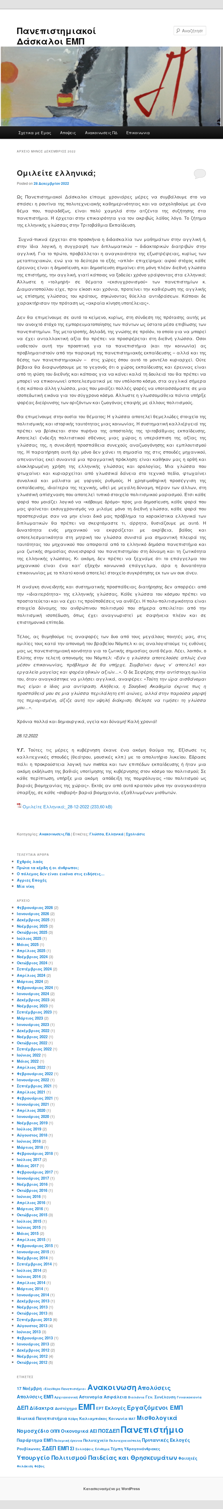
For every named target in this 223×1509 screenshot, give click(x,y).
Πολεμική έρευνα (68, 1440)
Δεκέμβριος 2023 (33, 999)
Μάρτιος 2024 (30, 981)
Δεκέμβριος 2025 (33, 919)
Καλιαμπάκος (93, 1418)
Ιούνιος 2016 (29, 1196)
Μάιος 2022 (28, 1061)
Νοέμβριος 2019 (32, 1122)
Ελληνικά (114, 834)
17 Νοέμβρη (29, 1388)
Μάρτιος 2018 (30, 1147)
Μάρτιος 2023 (30, 1018)
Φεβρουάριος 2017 (35, 1172)
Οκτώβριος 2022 (32, 1042)
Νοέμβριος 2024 (32, 956)
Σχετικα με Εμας (35, 132)
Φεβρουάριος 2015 (35, 1245)
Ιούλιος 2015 (29, 1221)
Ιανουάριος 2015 (33, 1251)
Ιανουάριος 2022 (33, 1079)
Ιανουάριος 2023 (33, 1024)
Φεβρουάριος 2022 (35, 1073)
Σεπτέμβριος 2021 (34, 1086)
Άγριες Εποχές (32, 880)
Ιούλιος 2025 (29, 938)
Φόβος (39, 1466)
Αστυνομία (90, 1397)
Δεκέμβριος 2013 (33, 1301)
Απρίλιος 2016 (31, 1202)
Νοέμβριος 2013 (32, 1307)
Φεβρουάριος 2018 (35, 1153)
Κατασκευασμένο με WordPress (111, 1488)
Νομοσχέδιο (33, 1430)
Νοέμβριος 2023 (32, 1006)
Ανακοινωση (111, 1386)
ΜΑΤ (132, 1418)
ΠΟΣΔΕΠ (109, 1430)
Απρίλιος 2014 (31, 1282)
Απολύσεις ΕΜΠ (35, 1396)
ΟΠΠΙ (55, 1431)
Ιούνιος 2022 (29, 1055)
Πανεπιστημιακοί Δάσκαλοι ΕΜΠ (56, 35)
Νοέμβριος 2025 (32, 926)
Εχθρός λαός (30, 861)
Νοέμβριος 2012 (32, 1356)
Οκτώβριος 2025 (32, 932)
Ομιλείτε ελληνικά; (56, 172)
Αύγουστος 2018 (32, 1135)
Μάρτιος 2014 (30, 1288)
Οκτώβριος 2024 (32, 962)
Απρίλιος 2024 (31, 975)
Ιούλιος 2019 (29, 1129)
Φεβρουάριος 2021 (35, 1098)
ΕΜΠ (86, 1406)
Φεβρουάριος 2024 (35, 987)
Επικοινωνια (138, 132)
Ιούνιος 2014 (29, 1276)
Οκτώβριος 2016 (32, 1190)
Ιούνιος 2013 (29, 1331)
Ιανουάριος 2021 (33, 1104)
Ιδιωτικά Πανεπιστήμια (42, 1418)
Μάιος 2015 (28, 1233)
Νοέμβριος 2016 (32, 1184)
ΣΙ (72, 1448)
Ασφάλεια (115, 1397)
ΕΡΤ (100, 1408)
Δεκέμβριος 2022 (33, 1030)
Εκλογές (115, 1408)
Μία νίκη (25, 886)
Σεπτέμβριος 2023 (34, 1012)
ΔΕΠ (22, 1408)
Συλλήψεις (84, 1449)
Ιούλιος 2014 (29, 1270)
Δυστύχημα (66, 1408)
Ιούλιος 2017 (29, 1159)
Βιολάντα (136, 1397)
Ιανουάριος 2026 (33, 913)
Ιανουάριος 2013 (33, 1344)
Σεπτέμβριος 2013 (34, 1319)
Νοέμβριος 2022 (32, 1036)
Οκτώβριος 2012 (32, 1362)
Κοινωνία (118, 1418)
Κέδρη (73, 1418)
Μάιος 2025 (28, 944)
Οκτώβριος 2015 (32, 1214)
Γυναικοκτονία (189, 1397)
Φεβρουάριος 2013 (35, 1338)
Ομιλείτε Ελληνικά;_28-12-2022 (56, 806)
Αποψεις (68, 132)
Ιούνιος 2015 (29, 1227)
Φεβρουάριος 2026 (35, 907)
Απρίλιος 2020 (31, 1110)
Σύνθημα (102, 1449)
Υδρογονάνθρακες (142, 1448)
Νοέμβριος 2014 (32, 1258)
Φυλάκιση (25, 1466)
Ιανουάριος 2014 (33, 1294)
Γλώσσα (96, 834)
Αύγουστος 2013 (32, 1325)
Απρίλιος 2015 (31, 1239)
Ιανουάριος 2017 (33, 1178)
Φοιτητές (187, 1458)
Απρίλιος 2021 (31, 1092)
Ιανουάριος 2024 (33, 993)
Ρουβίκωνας (29, 1448)
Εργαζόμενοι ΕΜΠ (155, 1407)
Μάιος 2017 (28, 1165)
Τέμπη (117, 1448)
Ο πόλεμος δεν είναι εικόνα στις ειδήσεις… (61, 873)
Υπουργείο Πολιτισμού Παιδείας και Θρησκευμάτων (97, 1457)
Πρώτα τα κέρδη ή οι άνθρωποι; (48, 867)
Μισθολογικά (157, 1417)
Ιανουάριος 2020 (33, 1116)
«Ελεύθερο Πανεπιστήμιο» (64, 1388)
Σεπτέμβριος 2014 (34, 1264)
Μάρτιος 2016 (30, 1208)
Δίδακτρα (42, 1408)
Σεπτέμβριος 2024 (34, 969)
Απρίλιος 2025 (31, 950)
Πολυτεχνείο (95, 1440)
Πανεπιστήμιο (152, 1429)
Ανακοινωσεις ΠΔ (101, 132)
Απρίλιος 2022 (31, 1067)
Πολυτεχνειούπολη (125, 1440)
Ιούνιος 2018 (29, 1141)
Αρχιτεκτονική (66, 1397)
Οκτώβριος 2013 (32, 1313)
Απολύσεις (154, 1387)
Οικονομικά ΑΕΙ (79, 1431)
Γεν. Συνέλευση (160, 1397)
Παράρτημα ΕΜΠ (35, 1440)
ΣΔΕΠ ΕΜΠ (55, 1448)
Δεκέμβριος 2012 (33, 1350)
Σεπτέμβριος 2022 (34, 1049)
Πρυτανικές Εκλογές (166, 1440)
